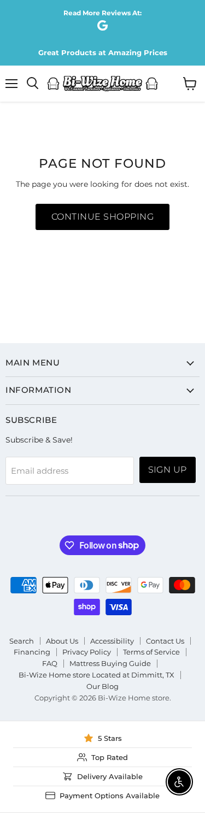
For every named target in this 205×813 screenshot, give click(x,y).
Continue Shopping (102, 216)
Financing (32, 651)
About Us (62, 641)
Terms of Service (151, 651)
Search (21, 641)
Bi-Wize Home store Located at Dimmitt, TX (96, 674)
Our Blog (102, 686)
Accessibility (112, 641)
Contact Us (165, 641)
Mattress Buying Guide (110, 663)
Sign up (167, 469)
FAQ (49, 663)
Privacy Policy (86, 651)
